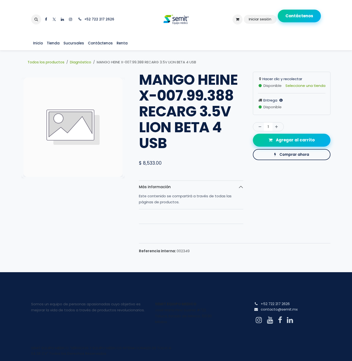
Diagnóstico (80, 62)
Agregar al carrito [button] (295, 140)
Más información (155, 186)
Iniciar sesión (260, 19)
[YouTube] (270, 320)
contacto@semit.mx (279, 309)
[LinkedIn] (62, 19)
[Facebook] (46, 19)
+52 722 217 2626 (275, 303)
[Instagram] (70, 19)
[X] (54, 19)
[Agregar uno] (278, 126)
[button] (36, 19)
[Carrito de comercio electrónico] (238, 19)
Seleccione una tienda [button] (305, 85)
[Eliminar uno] (258, 126)
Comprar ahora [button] (293, 154)
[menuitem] (38, 43)
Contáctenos (299, 16)
